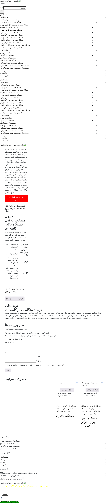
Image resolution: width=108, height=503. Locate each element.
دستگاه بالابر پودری (6, 53)
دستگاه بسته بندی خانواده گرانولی (11, 40)
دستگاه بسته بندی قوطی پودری (11, 30)
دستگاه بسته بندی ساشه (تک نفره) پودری (14, 25)
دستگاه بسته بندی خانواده (9, 27)
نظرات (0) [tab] (9, 299)
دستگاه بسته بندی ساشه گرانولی (11, 37)
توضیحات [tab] (19, 299)
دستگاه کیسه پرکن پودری (9, 32)
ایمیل (38, 361)
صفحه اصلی (4, 15)
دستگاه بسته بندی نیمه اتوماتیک (12, 63)
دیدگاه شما (9, 343)
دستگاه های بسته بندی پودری (11, 22)
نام (38, 356)
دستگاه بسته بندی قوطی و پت (10, 43)
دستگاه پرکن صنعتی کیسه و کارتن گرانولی (15, 45)
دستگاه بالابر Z (65, 415)
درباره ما (3, 70)
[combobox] (14, 8)
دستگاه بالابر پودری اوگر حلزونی (89, 422)
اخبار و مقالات (5, 76)
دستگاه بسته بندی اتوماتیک (10, 20)
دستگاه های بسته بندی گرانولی (12, 35)
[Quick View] (84, 385)
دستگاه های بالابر (7, 50)
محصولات (4, 17)
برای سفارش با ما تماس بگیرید (16, 198)
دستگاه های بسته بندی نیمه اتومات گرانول (14, 68)
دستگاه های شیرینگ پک (8, 58)
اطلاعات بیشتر (92, 390)
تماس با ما (3, 73)
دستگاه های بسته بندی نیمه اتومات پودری (14, 65)
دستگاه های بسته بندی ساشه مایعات (12, 48)
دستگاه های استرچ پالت (8, 60)
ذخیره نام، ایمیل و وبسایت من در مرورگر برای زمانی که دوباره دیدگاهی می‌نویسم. (33, 365)
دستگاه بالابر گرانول (7, 55)
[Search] (2, 12)
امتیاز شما (18, 339)
